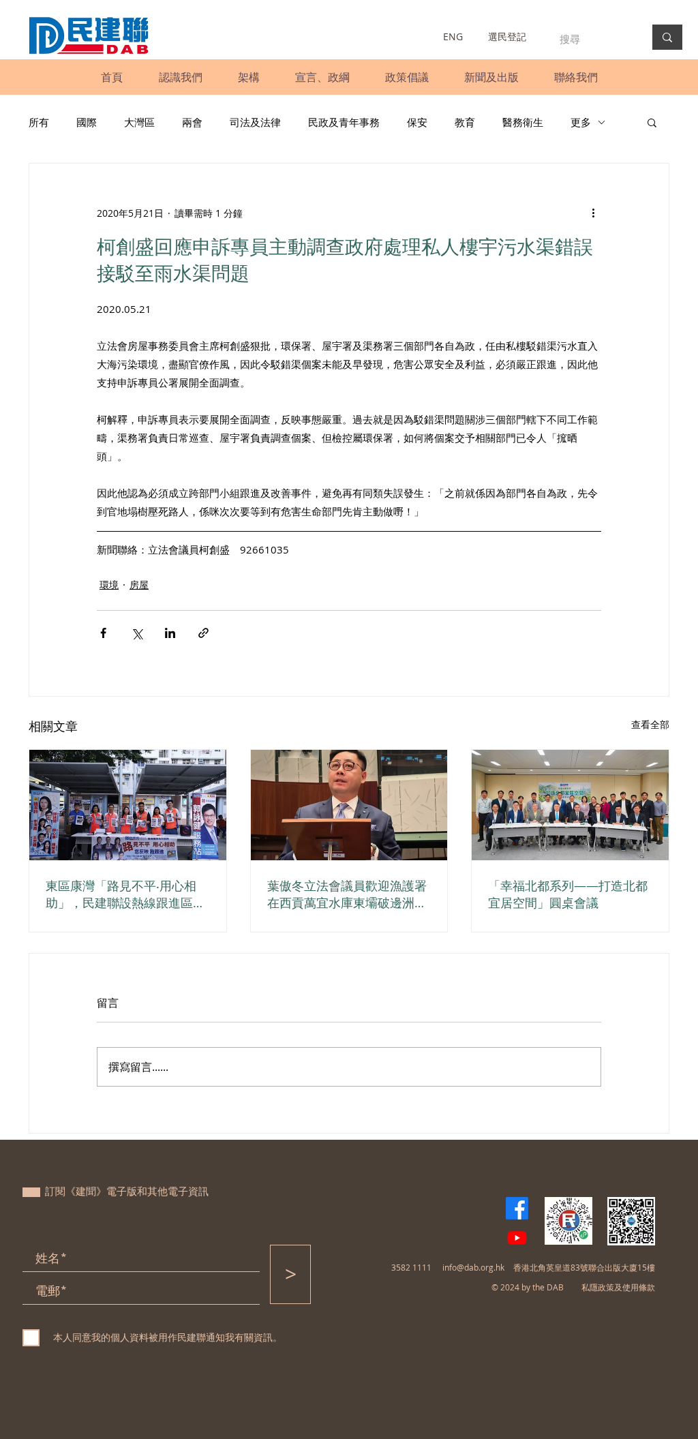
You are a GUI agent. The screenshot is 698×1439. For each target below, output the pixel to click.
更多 (581, 122)
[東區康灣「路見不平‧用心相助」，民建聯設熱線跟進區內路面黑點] (127, 805)
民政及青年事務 (344, 122)
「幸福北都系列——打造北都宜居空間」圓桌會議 (568, 894)
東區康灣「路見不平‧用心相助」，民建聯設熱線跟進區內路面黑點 (125, 894)
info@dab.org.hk (473, 1267)
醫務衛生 (522, 122)
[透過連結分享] (203, 632)
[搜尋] (667, 37)
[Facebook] (517, 1208)
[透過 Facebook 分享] (103, 632)
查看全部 (650, 724)
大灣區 (139, 122)
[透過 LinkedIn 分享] (170, 632)
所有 (39, 122)
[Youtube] (517, 1237)
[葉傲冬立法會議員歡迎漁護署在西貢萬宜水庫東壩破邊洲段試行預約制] (349, 805)
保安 (417, 122)
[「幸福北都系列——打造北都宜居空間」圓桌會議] (570, 805)
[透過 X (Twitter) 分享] (136, 632)
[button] (180, 77)
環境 (109, 584)
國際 (86, 122)
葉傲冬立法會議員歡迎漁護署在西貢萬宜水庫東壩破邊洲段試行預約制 (347, 894)
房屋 (139, 584)
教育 (465, 122)
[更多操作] (593, 213)
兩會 (192, 122)
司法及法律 (255, 122)
